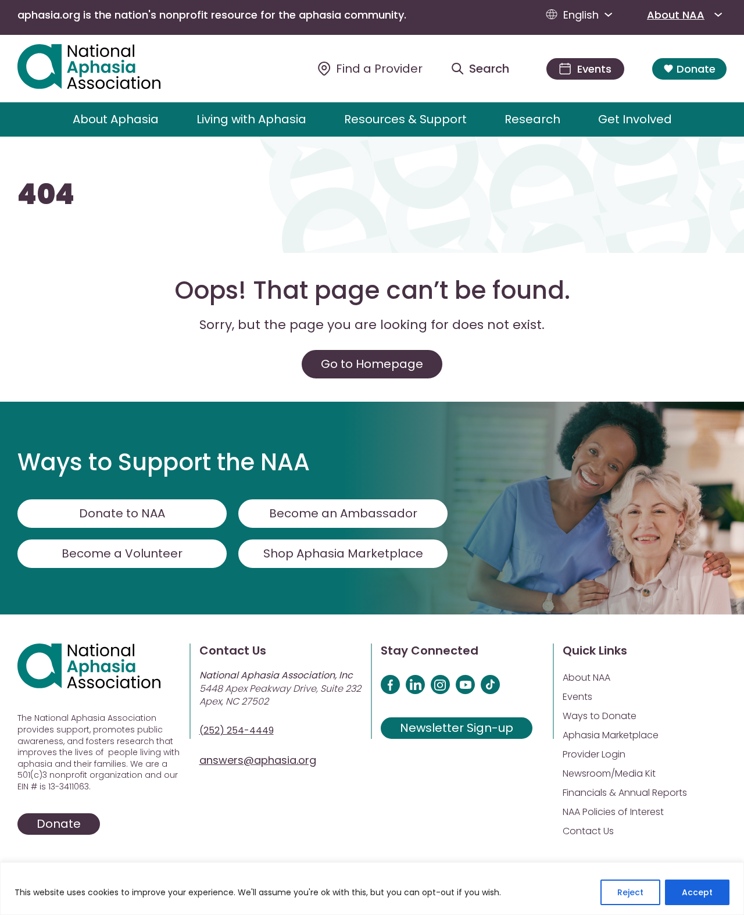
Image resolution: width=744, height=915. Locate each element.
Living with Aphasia (251, 119)
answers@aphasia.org (257, 760)
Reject (630, 892)
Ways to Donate (599, 716)
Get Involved (635, 119)
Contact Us (588, 831)
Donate (696, 69)
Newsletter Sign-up (456, 728)
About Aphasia (116, 119)
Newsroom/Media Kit (609, 773)
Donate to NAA (122, 513)
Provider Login (594, 754)
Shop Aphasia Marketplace (343, 553)
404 (45, 195)
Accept (697, 892)
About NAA (675, 15)
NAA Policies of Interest (613, 812)
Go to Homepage (372, 364)
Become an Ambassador (343, 513)
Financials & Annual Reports (625, 792)
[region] (372, 888)
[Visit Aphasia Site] (102, 68)
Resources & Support (405, 119)
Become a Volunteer (122, 553)
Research (532, 119)
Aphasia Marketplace (611, 735)
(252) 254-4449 (236, 730)
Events (577, 696)
